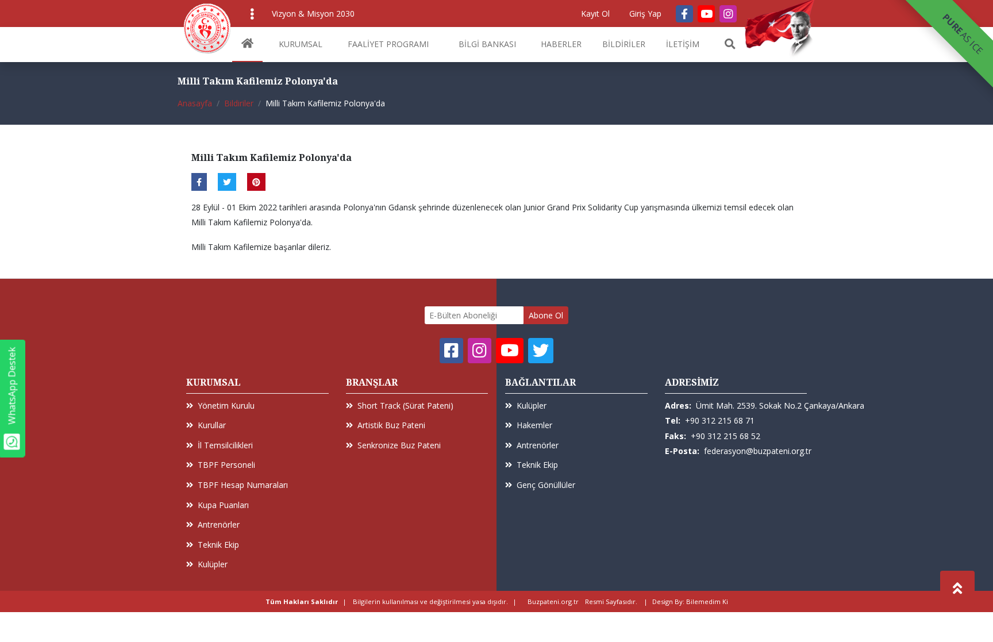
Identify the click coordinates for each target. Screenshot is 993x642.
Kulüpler (213, 564)
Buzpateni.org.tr (553, 601)
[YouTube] (706, 13)
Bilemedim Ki (707, 601)
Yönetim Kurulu (226, 405)
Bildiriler (238, 103)
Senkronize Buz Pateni (399, 445)
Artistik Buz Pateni (391, 425)
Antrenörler (219, 524)
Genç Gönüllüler (546, 484)
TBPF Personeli (226, 464)
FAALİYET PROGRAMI (388, 44)
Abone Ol (546, 315)
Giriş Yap (645, 13)
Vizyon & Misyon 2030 (313, 13)
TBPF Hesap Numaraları (243, 484)
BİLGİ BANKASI (487, 44)
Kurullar (212, 425)
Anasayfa (195, 103)
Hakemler (534, 425)
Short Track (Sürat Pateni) (405, 405)
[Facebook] (684, 13)
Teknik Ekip (218, 544)
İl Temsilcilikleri (225, 445)
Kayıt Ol (595, 13)
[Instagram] (728, 13)
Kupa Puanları (223, 504)
